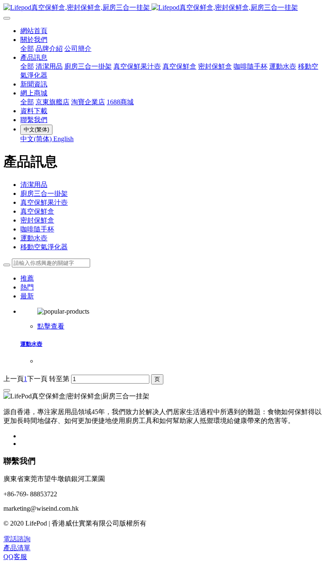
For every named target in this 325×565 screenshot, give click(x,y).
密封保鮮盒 (37, 220)
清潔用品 (33, 184)
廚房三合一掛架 (44, 193)
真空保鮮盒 (37, 211)
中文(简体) (36, 138)
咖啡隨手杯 (37, 229)
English (63, 138)
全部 (27, 48)
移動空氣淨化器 (44, 246)
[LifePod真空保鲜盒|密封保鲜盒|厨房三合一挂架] (162, 7)
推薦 (27, 278)
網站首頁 (33, 30)
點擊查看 (50, 326)
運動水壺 (33, 238)
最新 (27, 296)
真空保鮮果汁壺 (44, 202)
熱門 (27, 287)
